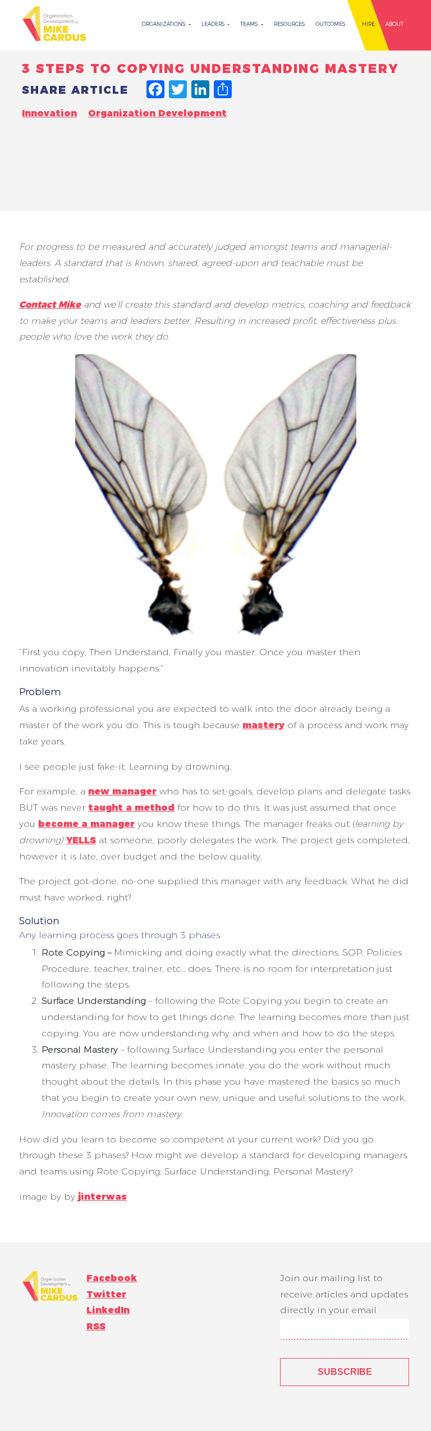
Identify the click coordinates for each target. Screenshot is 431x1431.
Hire (368, 24)
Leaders (213, 24)
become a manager (86, 824)
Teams (249, 24)
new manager (122, 791)
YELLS (81, 840)
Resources (289, 24)
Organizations (164, 24)
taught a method (131, 807)
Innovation (49, 113)
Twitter (106, 1294)
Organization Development (157, 113)
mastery (263, 725)
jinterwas (102, 1196)
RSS (96, 1326)
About (395, 24)
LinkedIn (108, 1310)
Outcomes (330, 24)
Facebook (111, 1278)
